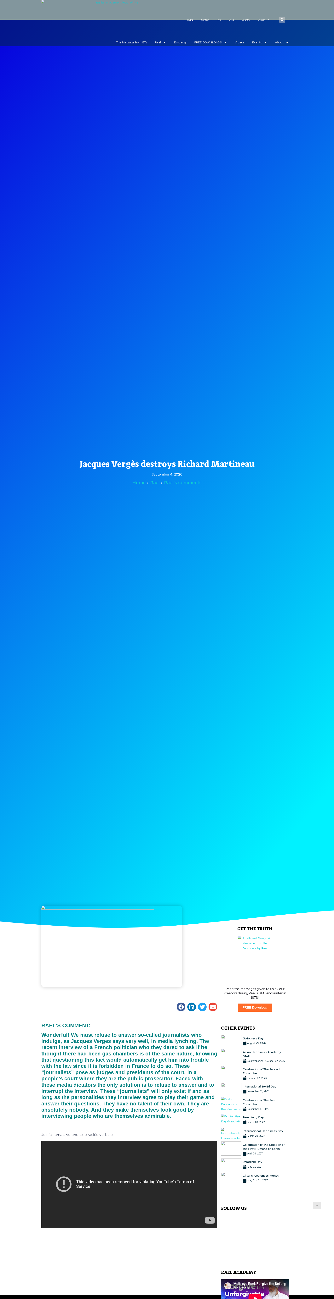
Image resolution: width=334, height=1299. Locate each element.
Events (257, 42)
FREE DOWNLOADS (208, 42)
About (279, 42)
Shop (231, 20)
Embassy (180, 42)
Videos (239, 42)
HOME (190, 20)
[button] (282, 20)
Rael (158, 42)
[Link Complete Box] (255, 1040)
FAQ (219, 20)
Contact (205, 20)
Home (139, 483)
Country (246, 20)
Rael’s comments (183, 483)
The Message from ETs (131, 42)
